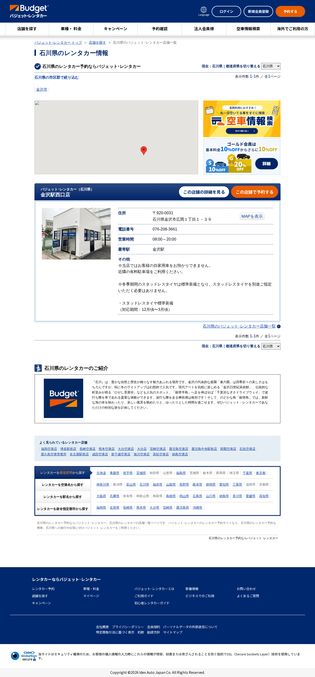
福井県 (157, 484)
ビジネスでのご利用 (200, 595)
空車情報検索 (248, 28)
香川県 (237, 496)
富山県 (131, 484)
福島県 (181, 473)
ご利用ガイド (144, 595)
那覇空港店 (228, 449)
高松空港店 (161, 454)
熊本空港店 (107, 449)
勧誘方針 (153, 632)
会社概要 (102, 626)
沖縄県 (197, 507)
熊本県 (141, 507)
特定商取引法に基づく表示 (115, 632)
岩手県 (128, 473)
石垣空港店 (247, 449)
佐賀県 (114, 507)
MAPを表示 (252, 216)
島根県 (171, 496)
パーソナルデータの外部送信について (190, 626)
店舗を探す (27, 28)
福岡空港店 (49, 449)
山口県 (211, 496)
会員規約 (153, 626)
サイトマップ (172, 632)
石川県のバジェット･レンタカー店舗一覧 (239, 326)
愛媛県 (250, 496)
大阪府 (101, 496)
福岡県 (101, 507)
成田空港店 (100, 454)
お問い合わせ (246, 588)
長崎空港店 (87, 449)
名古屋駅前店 (79, 454)
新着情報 (192, 588)
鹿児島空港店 (178, 449)
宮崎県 (168, 507)
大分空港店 (126, 449)
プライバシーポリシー (128, 626)
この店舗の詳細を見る (204, 192)
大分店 (142, 449)
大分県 (154, 507)
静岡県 (211, 484)
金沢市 (41, 89)
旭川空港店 (142, 454)
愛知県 (224, 484)
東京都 (261, 473)
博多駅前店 (68, 449)
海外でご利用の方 (292, 28)
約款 (141, 632)
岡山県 (184, 496)
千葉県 (247, 473)
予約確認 (160, 28)
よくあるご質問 (248, 595)
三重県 (237, 484)
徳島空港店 (180, 454)
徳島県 (224, 496)
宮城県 (141, 473)
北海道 (101, 473)
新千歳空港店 (120, 454)
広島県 (197, 496)
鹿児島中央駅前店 (204, 449)
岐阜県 (197, 484)
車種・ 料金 (71, 28)
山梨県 (171, 484)
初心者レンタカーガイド (152, 603)
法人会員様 (204, 28)
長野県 (184, 484)
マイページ (91, 595)
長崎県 (128, 507)
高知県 (264, 496)
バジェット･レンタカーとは (154, 588)
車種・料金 (91, 588)
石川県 (144, 484)
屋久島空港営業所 (53, 454)
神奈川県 (102, 484)
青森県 (114, 473)
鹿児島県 (182, 507)
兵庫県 (114, 496)
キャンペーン (115, 28)
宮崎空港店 (158, 449)
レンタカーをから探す (62, 473)
